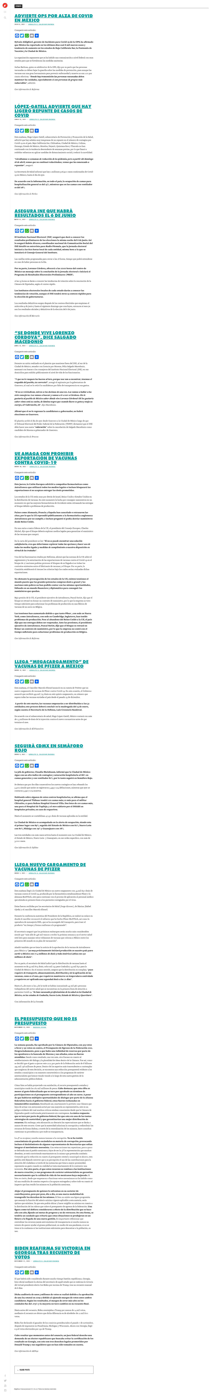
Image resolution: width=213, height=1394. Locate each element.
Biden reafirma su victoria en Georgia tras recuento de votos (52, 1252)
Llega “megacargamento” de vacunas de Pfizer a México (52, 664)
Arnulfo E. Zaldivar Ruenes (41, 24)
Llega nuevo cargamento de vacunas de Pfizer (50, 867)
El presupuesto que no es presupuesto (46, 1021)
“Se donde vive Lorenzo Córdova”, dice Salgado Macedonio (45, 337)
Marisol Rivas (39, 1027)
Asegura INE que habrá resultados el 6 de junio (45, 213)
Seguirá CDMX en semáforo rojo (49, 748)
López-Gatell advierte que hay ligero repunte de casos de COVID (53, 111)
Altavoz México (5, 5)
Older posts (23, 1369)
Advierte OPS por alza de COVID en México (54, 18)
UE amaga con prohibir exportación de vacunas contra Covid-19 (46, 458)
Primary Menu (5, 12)
